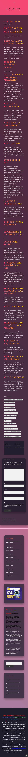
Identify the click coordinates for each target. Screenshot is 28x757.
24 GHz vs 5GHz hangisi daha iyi (11, 412)
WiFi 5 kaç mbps (8, 436)
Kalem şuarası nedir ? (10, 552)
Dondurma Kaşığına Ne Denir (12, 685)
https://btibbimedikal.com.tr (9, 520)
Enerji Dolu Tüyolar (14, 8)
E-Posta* (5, 489)
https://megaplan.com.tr (8, 521)
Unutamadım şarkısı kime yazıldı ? (13, 549)
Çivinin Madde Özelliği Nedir (12, 692)
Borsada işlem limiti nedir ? (11, 556)
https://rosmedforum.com (8, 518)
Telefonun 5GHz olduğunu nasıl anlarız (12, 431)
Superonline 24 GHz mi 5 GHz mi (11, 428)
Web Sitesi (6, 496)
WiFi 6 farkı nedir (16, 436)
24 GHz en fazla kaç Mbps (10, 399)
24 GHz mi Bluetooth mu (9, 407)
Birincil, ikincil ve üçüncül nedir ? (12, 574)
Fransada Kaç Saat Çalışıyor (8, 446)
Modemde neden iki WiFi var (10, 426)
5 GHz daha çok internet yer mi (11, 415)
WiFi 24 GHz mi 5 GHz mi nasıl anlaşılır (12, 434)
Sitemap (16, 521)
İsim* (5, 483)
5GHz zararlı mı (8, 420)
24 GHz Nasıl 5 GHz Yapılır (10, 410)
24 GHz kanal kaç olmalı (9, 404)
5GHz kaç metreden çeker (10, 418)
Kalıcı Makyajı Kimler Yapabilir (12, 679)
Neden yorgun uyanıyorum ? (11, 567)
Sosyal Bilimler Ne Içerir (19, 446)
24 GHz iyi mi (19, 399)
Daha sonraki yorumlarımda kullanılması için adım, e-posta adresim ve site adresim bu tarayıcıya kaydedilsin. (13, 505)
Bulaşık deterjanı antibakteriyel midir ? (13, 541)
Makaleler (9, 396)
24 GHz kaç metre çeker (9, 402)
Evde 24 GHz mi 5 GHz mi (10, 423)
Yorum (5, 467)
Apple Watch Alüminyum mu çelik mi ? (13, 559)
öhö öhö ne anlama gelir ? (11, 571)
